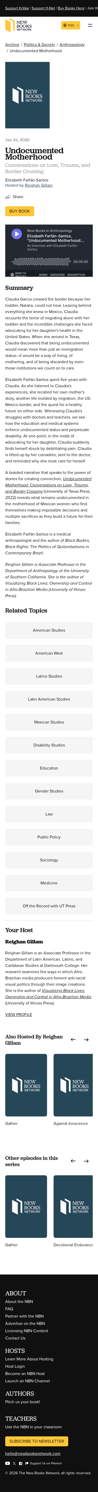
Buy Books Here (71, 8)
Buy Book (19, 211)
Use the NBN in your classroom (33, 1427)
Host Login (15, 1366)
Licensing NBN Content (26, 1331)
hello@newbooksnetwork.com (32, 1453)
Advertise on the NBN (25, 1323)
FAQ (9, 1309)
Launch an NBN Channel (27, 1381)
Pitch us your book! (22, 1402)
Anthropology (72, 45)
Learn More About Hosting (29, 1359)
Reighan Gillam (39, 185)
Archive (12, 45)
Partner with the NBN (24, 1316)
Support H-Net (43, 8)
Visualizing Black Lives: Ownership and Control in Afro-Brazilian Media (48, 994)
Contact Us (15, 1338)
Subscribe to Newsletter (36, 1441)
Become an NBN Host (25, 1374)
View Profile (18, 1015)
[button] (73, 1039)
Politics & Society (39, 45)
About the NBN (19, 1302)
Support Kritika (17, 8)
